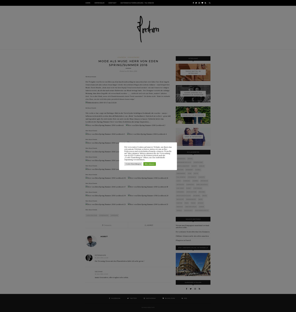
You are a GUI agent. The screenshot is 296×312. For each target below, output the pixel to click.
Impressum (99, 3)
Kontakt (113, 3)
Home (88, 3)
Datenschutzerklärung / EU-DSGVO (137, 3)
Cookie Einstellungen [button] (133, 164)
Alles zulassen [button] (149, 164)
